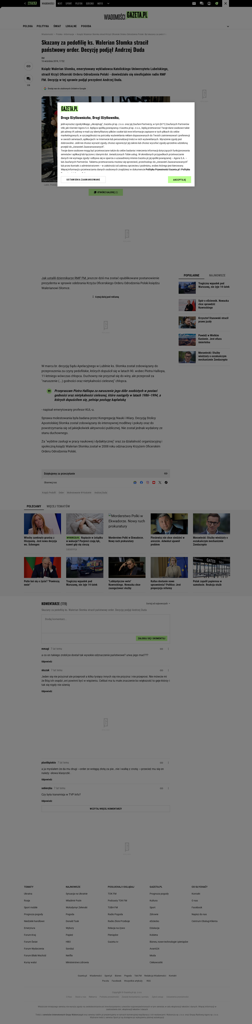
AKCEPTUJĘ (179, 179)
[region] (126, 144)
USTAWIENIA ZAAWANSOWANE (83, 179)
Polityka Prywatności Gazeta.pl (163, 169)
